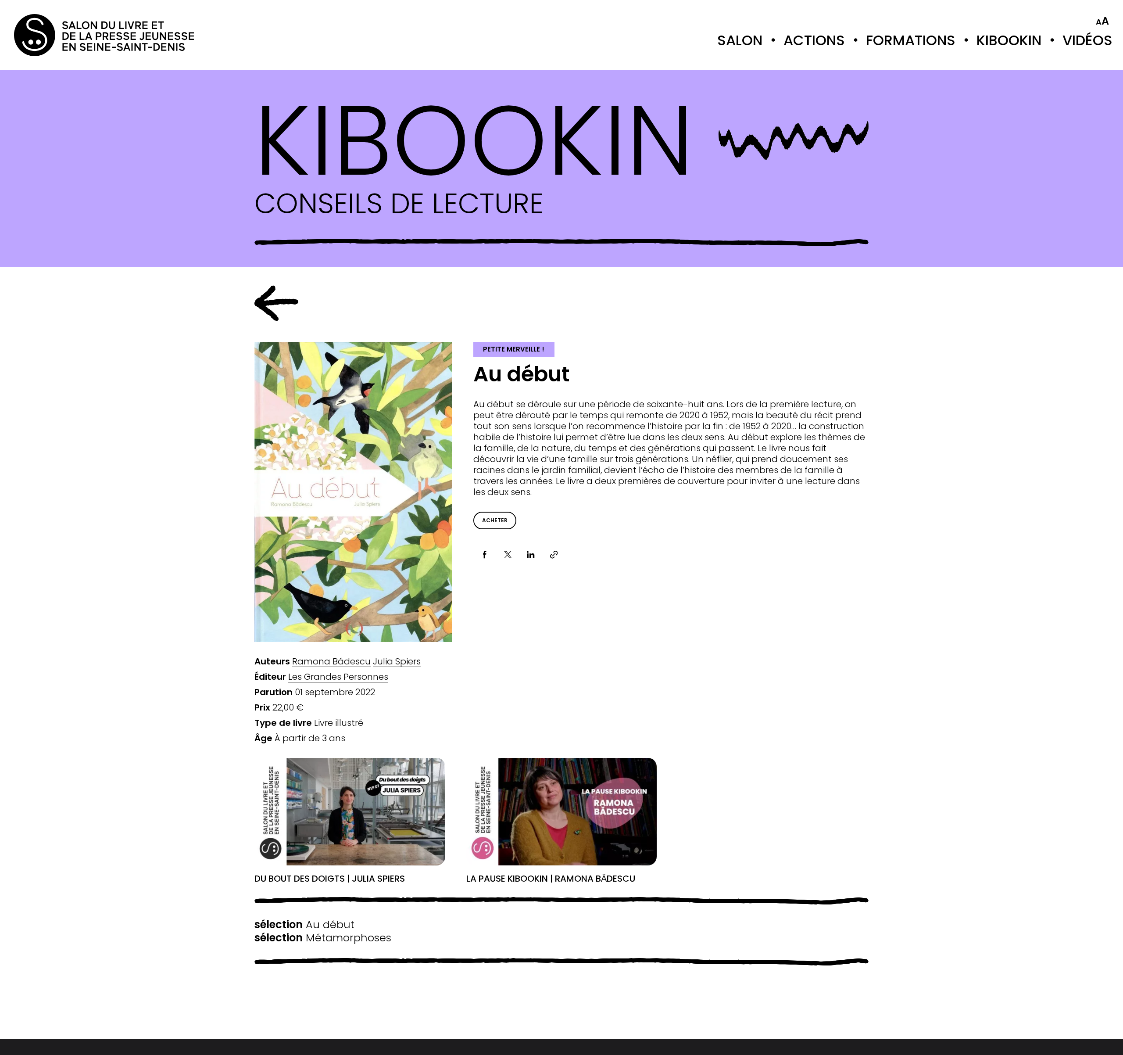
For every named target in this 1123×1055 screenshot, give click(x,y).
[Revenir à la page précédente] (276, 303)
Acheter (495, 520)
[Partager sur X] (507, 555)
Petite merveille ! (513, 349)
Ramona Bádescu (331, 661)
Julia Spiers (397, 661)
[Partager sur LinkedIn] (531, 555)
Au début (304, 924)
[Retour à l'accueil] (49, 35)
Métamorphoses (322, 937)
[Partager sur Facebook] (485, 555)
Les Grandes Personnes (338, 676)
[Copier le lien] (553, 555)
